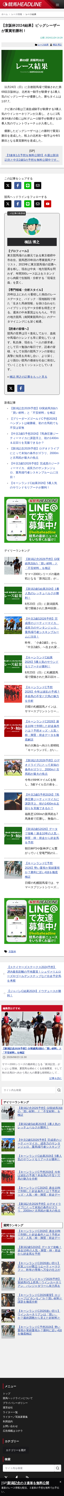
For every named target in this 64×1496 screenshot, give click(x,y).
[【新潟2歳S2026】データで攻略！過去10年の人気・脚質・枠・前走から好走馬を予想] (13, 835)
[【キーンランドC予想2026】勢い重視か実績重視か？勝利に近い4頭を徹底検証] (13, 870)
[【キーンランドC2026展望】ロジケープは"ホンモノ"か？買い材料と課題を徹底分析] (8, 1300)
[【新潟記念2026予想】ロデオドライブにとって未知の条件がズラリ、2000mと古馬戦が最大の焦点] (13, 767)
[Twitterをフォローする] (6, 1477)
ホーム (4, 14)
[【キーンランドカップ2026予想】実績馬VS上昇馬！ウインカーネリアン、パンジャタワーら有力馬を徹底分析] (8, 1284)
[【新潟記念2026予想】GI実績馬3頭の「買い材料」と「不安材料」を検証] (13, 565)
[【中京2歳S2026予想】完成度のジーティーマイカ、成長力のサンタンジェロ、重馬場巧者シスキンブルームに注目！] (13, 625)
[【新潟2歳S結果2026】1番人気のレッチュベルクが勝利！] (13, 595)
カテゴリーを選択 (16, 1450)
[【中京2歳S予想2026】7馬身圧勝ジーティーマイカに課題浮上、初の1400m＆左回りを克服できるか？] (13, 801)
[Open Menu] (59, 4)
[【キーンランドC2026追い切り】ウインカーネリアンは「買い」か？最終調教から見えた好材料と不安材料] (8, 1315)
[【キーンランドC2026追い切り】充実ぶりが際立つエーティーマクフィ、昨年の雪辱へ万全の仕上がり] (8, 1268)
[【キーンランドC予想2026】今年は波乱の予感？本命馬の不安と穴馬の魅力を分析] (13, 694)
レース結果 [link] (31, 14)
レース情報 (16, 14)
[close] (60, 1482)
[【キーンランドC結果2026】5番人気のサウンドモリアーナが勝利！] (13, 664)
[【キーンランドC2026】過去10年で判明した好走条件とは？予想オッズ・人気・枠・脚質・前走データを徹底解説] (13, 728)
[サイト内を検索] (59, 1090)
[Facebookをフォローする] (17, 1477)
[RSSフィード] (27, 1477)
